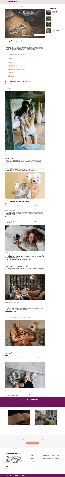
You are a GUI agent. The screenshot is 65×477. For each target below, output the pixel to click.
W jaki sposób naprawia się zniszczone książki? (17, 426)
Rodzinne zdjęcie (11, 58)
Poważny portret (11, 57)
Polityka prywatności (8, 475)
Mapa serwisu (17, 475)
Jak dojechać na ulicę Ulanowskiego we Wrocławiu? (46, 426)
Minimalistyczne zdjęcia (12, 76)
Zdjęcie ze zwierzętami (12, 75)
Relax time (10, 59)
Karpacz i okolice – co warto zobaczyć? (55, 12)
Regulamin (24, 475)
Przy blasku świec (11, 72)
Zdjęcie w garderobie (12, 64)
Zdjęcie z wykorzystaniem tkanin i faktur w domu (16, 69)
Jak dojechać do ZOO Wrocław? (55, 31)
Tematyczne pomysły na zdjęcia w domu (15, 71)
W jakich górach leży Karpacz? (55, 18)
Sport (49, 1)
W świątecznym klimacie (12, 73)
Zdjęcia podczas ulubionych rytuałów (14, 78)
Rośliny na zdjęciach (11, 66)
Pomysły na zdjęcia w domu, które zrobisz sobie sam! (17, 54)
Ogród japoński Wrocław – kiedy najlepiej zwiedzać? (55, 25)
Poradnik (40, 1)
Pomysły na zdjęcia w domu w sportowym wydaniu (16, 68)
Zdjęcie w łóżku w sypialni (13, 65)
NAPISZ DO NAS (32, 443)
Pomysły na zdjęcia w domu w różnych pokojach (16, 61)
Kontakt (7, 468)
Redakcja (8, 466)
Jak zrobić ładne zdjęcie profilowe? (50, 456)
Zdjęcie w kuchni (11, 62)
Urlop (58, 1)
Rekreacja (45, 1)
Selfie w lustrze (11, 55)
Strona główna (7, 5)
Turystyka (54, 1)
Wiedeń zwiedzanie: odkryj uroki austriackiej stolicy (51, 455)
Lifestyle (35, 1)
